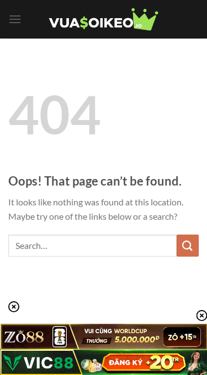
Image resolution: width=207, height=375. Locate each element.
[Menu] (15, 19)
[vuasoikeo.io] (104, 19)
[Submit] (188, 245)
